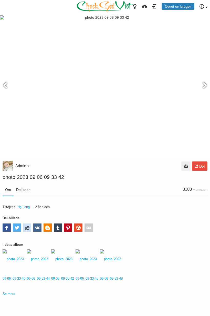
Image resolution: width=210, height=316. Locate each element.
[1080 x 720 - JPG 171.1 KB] (186, 166)
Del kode (23, 190)
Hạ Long (23, 207)
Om (8, 190)
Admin (20, 166)
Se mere (9, 294)
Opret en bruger (178, 6)
